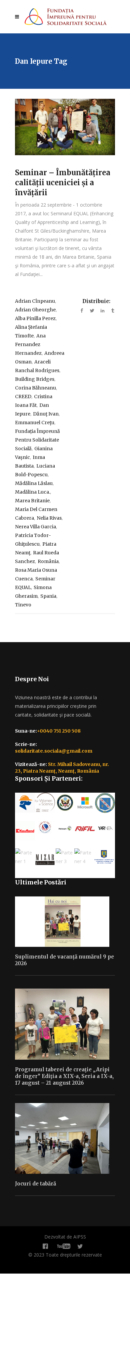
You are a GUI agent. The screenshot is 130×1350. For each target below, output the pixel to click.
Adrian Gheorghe (35, 310)
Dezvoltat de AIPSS (65, 1237)
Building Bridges (34, 379)
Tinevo (23, 605)
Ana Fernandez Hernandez (30, 344)
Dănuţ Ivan (46, 414)
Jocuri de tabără (35, 1183)
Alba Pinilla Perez (35, 318)
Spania (48, 596)
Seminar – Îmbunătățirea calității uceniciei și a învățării (62, 182)
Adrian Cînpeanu (35, 301)
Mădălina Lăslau (34, 483)
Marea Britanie (32, 501)
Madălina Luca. (32, 492)
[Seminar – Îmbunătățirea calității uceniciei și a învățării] (65, 127)
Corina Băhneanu (35, 388)
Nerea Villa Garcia (35, 527)
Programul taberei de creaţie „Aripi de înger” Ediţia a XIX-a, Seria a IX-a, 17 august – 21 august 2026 (64, 1076)
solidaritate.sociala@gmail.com (53, 751)
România (48, 561)
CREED (23, 396)
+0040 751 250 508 (59, 731)
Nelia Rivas (49, 518)
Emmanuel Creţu (34, 423)
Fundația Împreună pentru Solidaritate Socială (37, 440)
